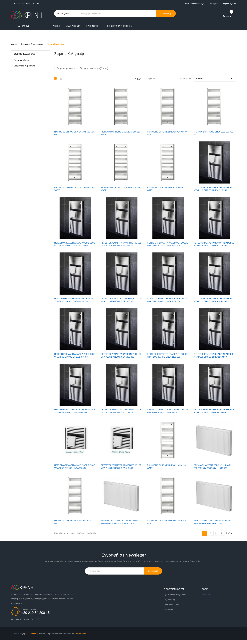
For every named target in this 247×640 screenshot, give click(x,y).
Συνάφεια (214, 78)
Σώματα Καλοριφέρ (24, 53)
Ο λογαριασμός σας (174, 589)
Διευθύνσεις (169, 610)
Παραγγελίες (169, 600)
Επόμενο (230, 533)
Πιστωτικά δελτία (171, 605)
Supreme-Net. (80, 633)
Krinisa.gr (34, 633)
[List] (60, 77)
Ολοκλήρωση (213, 3)
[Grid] (55, 77)
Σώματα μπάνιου (21, 60)
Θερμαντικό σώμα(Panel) (25, 66)
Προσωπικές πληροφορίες (175, 595)
